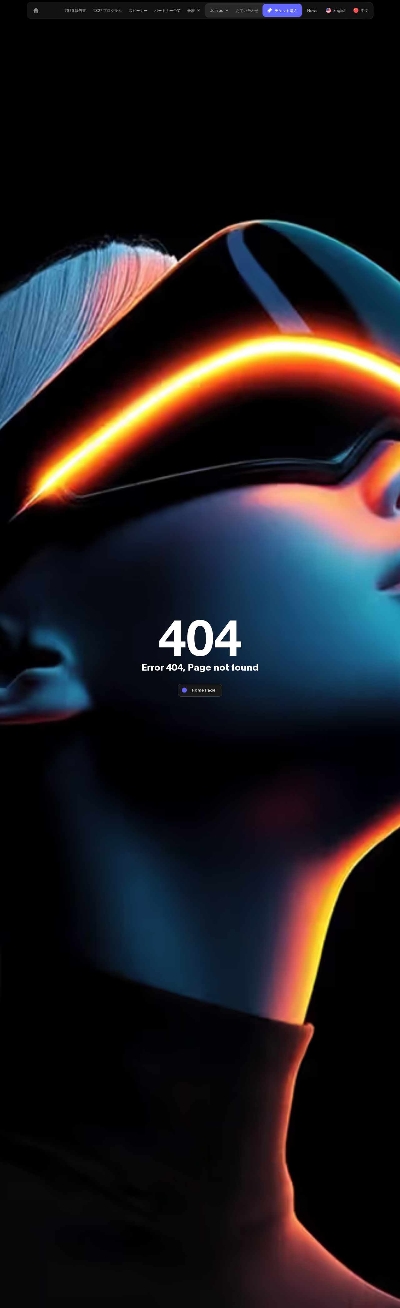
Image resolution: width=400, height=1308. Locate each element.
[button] (193, 10)
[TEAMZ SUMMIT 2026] (36, 10)
